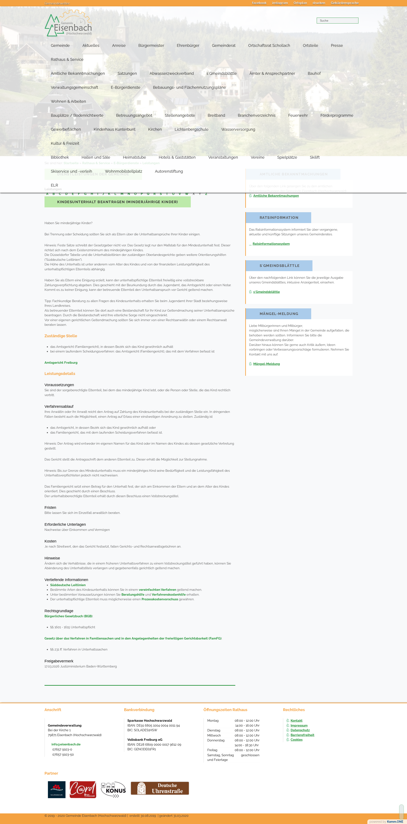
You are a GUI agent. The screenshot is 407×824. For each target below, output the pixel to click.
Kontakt (296, 721)
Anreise (119, 45)
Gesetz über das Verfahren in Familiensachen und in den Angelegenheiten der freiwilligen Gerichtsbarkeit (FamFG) (133, 638)
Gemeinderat (224, 45)
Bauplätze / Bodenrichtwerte (77, 115)
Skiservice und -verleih (71, 171)
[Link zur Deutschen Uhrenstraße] (160, 788)
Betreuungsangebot (134, 115)
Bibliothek (60, 157)
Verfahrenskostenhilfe (169, 594)
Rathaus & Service (67, 59)
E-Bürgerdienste (125, 87)
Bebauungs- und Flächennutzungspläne (189, 87)
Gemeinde (60, 45)
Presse (337, 45)
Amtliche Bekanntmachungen (78, 73)
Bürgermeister (151, 45)
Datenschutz (300, 730)
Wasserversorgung (238, 129)
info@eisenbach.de (66, 744)
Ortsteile (310, 45)
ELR (54, 185)
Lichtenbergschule (192, 129)
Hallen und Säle (96, 157)
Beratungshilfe (132, 594)
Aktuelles (90, 45)
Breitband (216, 115)
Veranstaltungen (223, 157)
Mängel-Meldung (266, 364)
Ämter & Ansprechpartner (272, 73)
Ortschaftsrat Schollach (269, 45)
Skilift (315, 157)
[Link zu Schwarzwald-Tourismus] (57, 789)
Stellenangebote (180, 115)
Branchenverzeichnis (257, 115)
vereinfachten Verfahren (157, 590)
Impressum (299, 725)
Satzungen (127, 73)
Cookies (296, 740)
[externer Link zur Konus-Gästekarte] (113, 789)
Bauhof (314, 73)
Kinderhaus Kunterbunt (114, 129)
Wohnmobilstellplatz (123, 171)
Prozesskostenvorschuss (160, 599)
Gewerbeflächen (66, 129)
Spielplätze (287, 157)
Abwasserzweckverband (172, 73)
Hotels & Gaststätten (177, 157)
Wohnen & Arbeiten (68, 101)
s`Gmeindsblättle (221, 73)
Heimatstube (134, 157)
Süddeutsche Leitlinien (68, 585)
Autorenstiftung (169, 171)
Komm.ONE (395, 821)
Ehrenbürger (188, 45)
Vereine (258, 157)
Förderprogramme (337, 115)
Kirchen (155, 129)
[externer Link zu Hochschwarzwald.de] (83, 789)
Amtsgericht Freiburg (61, 363)
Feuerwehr (298, 115)
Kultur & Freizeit (65, 143)
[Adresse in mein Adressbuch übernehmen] (117, 725)
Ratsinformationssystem (271, 244)
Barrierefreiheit (302, 735)
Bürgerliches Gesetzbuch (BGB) (68, 616)
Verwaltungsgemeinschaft (74, 87)
